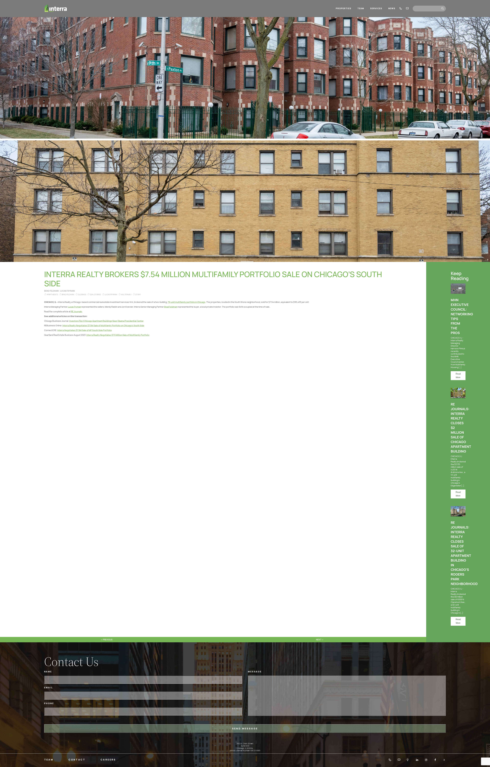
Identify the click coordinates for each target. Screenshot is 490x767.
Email (48, 687)
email (407, 8)
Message (255, 671)
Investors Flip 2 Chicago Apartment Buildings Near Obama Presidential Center (106, 321)
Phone (49, 703)
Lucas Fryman (67, 290)
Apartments (52, 294)
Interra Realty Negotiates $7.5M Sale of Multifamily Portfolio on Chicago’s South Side (103, 325)
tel (400, 8)
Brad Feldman (51, 290)
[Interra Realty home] (55, 8)
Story (138, 294)
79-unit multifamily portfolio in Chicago (186, 302)
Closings (82, 294)
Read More (458, 375)
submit (443, 8)
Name (48, 671)
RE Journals (76, 311)
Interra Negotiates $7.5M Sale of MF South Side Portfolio (84, 330)
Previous (107, 639)
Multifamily (126, 294)
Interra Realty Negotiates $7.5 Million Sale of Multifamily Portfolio (118, 335)
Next (318, 639)
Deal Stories (95, 294)
